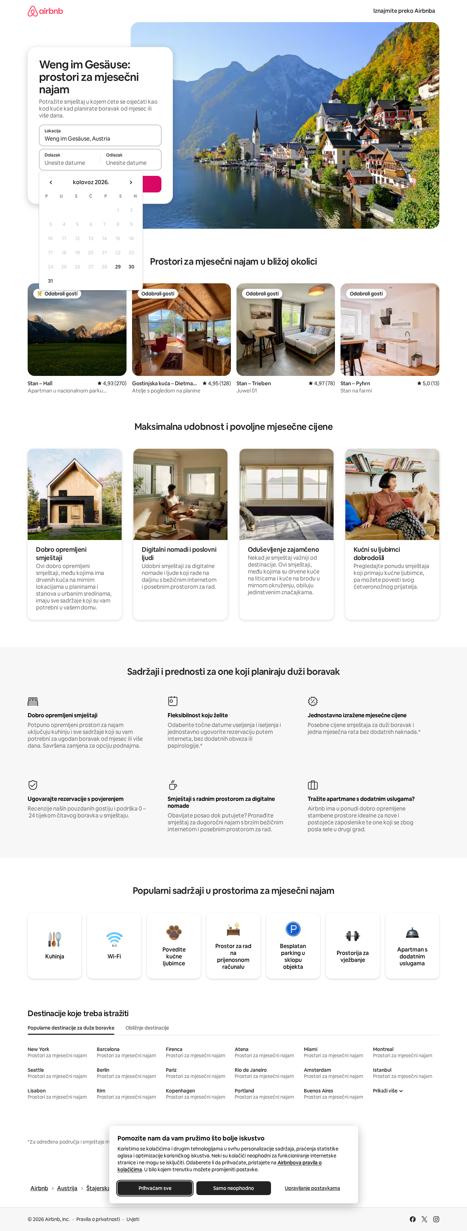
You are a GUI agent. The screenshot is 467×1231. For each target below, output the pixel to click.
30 (131, 267)
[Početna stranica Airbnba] (45, 11)
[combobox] (100, 138)
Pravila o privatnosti (98, 1219)
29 (118, 267)
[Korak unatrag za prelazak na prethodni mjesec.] (51, 182)
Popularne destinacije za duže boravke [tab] (71, 1028)
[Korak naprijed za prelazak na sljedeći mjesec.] (131, 182)
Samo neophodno (233, 1188)
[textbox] (70, 163)
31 (50, 281)
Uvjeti (133, 1219)
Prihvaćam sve (154, 1188)
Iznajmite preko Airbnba (404, 11)
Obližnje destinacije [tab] (147, 1028)
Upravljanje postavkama (312, 1188)
